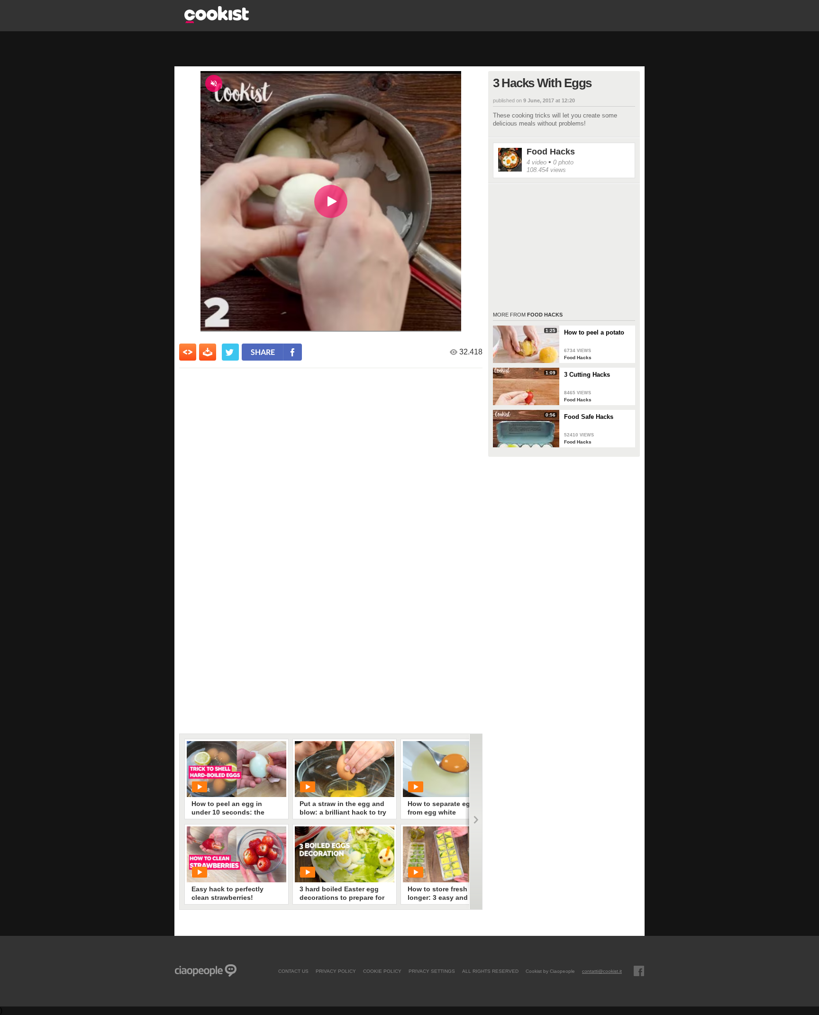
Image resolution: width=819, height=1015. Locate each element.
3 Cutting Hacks (587, 374)
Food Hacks (551, 151)
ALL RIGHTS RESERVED (490, 971)
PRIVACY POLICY (336, 971)
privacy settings (432, 971)
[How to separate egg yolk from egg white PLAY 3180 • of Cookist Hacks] (452, 769)
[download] (207, 352)
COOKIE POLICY (382, 971)
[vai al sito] (216, 21)
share (263, 351)
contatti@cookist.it (602, 971)
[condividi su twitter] (230, 352)
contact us (293, 971)
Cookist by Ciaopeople (550, 971)
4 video (536, 162)
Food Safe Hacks (588, 416)
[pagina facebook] (639, 971)
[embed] (187, 352)
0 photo (563, 162)
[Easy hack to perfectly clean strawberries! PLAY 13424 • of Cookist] (236, 854)
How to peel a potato (594, 332)
